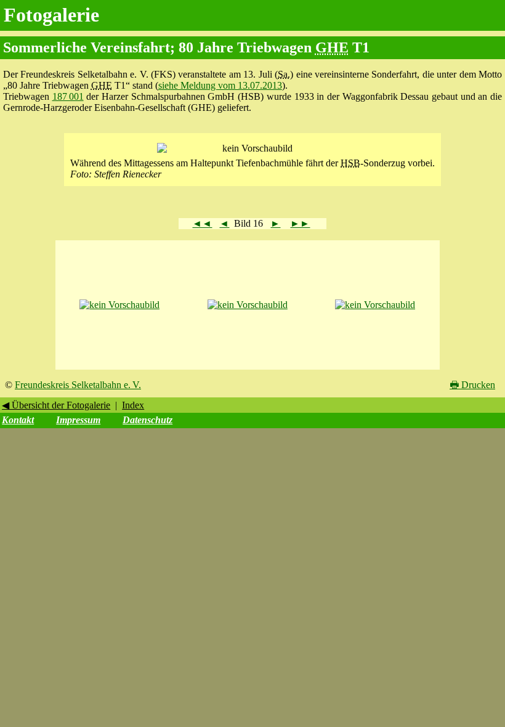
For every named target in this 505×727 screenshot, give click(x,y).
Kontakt (18, 420)
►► (300, 223)
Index (133, 405)
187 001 (68, 96)
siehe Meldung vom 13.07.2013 (220, 85)
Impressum (78, 420)
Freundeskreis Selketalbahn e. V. (78, 385)
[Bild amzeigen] (119, 304)
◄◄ (202, 223)
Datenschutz (147, 420)
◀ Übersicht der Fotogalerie (56, 405)
